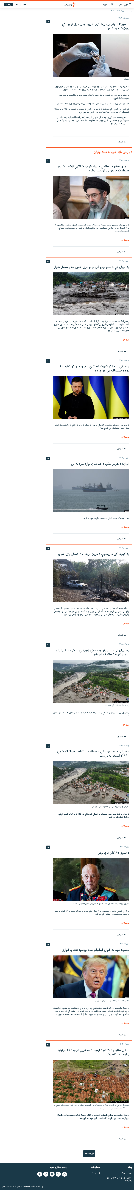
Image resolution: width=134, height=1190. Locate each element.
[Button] (121, 142)
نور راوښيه (89, 1153)
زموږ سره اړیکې (126, 1173)
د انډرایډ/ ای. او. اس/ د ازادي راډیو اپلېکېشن (119, 1179)
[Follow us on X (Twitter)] (58, 1174)
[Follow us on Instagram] (45, 1174)
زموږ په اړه (96, 1173)
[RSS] (39, 1174)
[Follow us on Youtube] (52, 1174)
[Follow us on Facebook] (64, 1174)
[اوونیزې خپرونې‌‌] (17, 5)
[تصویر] (25, 5)
